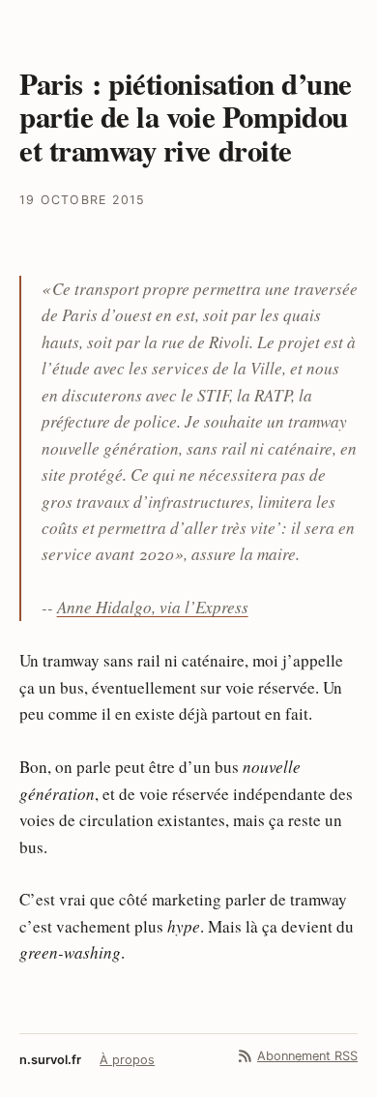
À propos (127, 1060)
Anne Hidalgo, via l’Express (152, 607)
